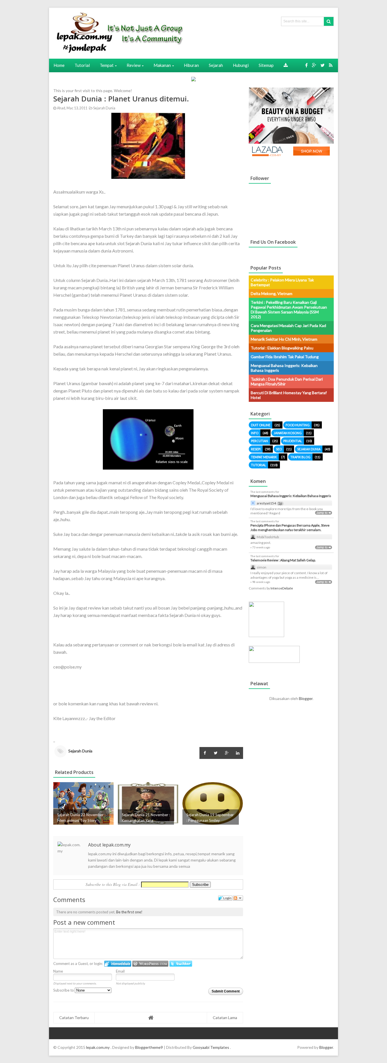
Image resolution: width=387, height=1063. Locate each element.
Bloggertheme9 (149, 1047)
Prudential (292, 441)
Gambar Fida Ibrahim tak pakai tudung (285, 356)
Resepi (256, 449)
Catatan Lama (225, 1017)
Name (58, 971)
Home (59, 65)
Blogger (305, 698)
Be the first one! (129, 912)
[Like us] (306, 65)
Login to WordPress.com (150, 964)
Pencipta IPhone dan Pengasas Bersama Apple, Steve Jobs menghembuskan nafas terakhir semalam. (289, 527)
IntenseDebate (282, 588)
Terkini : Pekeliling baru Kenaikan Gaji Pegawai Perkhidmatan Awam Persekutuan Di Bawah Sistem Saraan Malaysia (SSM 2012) (289, 309)
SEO (279, 449)
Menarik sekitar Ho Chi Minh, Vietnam (284, 339)
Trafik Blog (300, 457)
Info (254, 433)
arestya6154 (266, 503)
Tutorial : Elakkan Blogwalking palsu (282, 347)
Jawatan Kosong (288, 433)
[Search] (328, 21)
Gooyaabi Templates (211, 1047)
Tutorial (258, 465)
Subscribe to (64, 990)
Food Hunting (298, 425)
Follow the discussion (238, 898)
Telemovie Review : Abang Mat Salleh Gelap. (283, 560)
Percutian (259, 441)
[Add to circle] (314, 65)
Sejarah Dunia (104, 108)
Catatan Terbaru (74, 1017)
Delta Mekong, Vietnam (271, 293)
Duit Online (260, 425)
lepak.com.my (98, 1047)
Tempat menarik (264, 457)
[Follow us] (322, 65)
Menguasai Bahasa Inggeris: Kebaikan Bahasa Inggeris (290, 496)
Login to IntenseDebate (117, 964)
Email (120, 971)
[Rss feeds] (330, 65)
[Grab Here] (285, 65)
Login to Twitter (180, 964)
